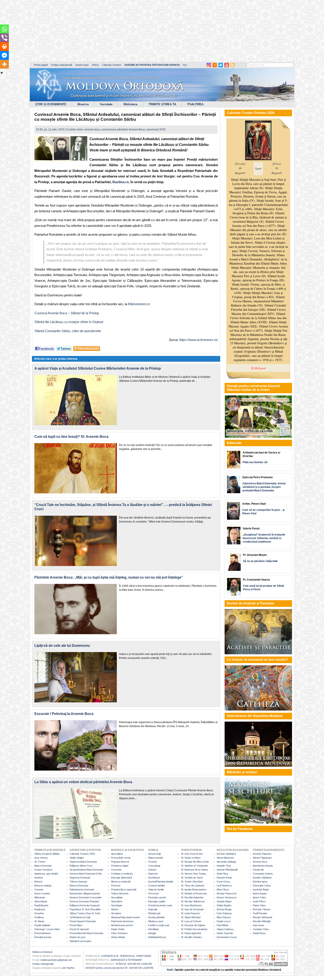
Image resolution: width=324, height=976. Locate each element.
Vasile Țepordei (225, 933)
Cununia (38, 889)
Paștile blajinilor (42, 925)
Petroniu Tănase (261, 909)
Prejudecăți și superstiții (123, 889)
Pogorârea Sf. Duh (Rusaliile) (85, 909)
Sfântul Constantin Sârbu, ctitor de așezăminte (67, 331)
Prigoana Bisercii (120, 861)
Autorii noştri (82, 65)
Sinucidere (116, 901)
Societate (106, 104)
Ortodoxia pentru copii (160, 905)
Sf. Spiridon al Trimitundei (194, 865)
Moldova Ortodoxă (42, 952)
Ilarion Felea (259, 897)
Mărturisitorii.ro (138, 304)
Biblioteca (130, 104)
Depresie (153, 873)
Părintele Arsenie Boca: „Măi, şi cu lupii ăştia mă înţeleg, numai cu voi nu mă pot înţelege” (108, 577)
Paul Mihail (222, 925)
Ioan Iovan (258, 925)
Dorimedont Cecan (227, 937)
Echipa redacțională (61, 65)
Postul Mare (76, 925)
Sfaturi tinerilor (155, 857)
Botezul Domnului (79, 885)
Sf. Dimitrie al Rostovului (194, 893)
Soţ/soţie (152, 909)
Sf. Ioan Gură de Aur (192, 853)
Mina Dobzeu (224, 917)
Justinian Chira (261, 929)
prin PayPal (68, 968)
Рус (185, 65)
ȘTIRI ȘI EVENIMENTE (50, 104)
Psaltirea (39, 917)
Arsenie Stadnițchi (226, 853)
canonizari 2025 (156, 129)
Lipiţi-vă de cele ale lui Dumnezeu (62, 645)
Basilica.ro (120, 182)
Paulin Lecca (223, 921)
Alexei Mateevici (225, 857)
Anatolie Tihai (224, 865)
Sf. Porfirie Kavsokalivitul (194, 929)
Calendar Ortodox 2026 (82, 853)
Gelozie (152, 869)
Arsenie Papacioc (262, 853)
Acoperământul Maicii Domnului (86, 869)
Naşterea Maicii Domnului (83, 861)
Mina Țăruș (223, 889)
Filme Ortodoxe (119, 933)
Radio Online (118, 929)
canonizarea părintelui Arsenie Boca (123, 129)
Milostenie (39, 897)
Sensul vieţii (154, 853)
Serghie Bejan (224, 901)
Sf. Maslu (39, 921)
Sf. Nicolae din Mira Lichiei (195, 861)
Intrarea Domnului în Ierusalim (86, 897)
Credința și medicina (122, 873)
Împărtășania (41, 905)
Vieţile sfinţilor (77, 857)
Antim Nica (222, 873)
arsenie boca (92, 129)
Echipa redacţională (42, 964)
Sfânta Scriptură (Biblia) (47, 853)
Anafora (38, 877)
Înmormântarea (42, 933)
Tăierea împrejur (78, 881)
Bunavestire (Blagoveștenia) (85, 893)
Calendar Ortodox (111, 65)
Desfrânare (154, 877)
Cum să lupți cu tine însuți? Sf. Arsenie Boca (71, 436)
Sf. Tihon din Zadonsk (192, 885)
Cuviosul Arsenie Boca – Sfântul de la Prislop (66, 313)
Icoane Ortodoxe (43, 869)
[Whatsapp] (4, 28)
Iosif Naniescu (224, 885)
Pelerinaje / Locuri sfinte (47, 929)
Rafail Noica (259, 933)
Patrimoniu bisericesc (122, 921)
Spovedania (40, 901)
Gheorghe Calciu (262, 885)
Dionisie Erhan (224, 877)
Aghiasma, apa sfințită (46, 873)
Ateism (114, 909)
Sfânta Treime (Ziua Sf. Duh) (85, 913)
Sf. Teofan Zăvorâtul (192, 881)
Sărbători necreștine (80, 941)
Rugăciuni (39, 909)
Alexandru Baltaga (226, 861)
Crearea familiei (156, 885)
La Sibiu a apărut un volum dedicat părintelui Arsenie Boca (83, 782)
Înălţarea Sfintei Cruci (81, 865)
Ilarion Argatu (260, 893)
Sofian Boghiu (224, 905)
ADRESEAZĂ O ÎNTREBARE (126, 960)
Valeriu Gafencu (225, 929)
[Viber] (4, 37)
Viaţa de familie (156, 889)
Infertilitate (153, 929)
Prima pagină (41, 65)
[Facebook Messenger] (4, 55)
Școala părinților (156, 917)
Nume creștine (42, 893)
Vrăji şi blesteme (119, 893)
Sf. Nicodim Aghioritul (192, 897)
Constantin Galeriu (263, 873)
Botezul (38, 881)
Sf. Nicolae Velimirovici (193, 901)
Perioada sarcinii (157, 897)
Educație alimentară (121, 877)
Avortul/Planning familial (160, 881)
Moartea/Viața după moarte (125, 917)
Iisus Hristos (41, 857)
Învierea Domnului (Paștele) (84, 901)
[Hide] (2, 73)
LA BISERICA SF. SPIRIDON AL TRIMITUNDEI (126, 956)
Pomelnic (39, 913)
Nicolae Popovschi (226, 893)
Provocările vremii (120, 857)
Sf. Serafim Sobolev (191, 937)
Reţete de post (77, 937)
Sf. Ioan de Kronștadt (192, 909)
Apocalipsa (117, 853)
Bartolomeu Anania (263, 865)
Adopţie (152, 933)
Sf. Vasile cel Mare (191, 857)
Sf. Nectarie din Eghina (193, 925)
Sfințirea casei (155, 921)
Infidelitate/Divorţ (157, 937)
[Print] (4, 46)
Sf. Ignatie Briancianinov (194, 889)
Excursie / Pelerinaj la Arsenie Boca (63, 714)
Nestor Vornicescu (226, 897)
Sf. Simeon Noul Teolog (193, 873)
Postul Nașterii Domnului (83, 921)
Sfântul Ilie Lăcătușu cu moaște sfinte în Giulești (68, 322)
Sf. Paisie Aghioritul (191, 933)
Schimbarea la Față (80, 917)
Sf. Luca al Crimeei (191, 921)
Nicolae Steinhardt (262, 917)
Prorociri (115, 885)
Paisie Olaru (259, 905)
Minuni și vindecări (121, 881)
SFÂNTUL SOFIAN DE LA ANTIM (134, 964)
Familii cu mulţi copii (158, 925)
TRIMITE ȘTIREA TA (162, 104)
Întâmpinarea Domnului (82, 889)
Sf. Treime (39, 861)
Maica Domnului (42, 865)
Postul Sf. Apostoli (79, 929)
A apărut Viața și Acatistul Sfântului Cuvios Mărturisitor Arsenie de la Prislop (97, 368)
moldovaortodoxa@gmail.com (56, 960)
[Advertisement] (134, 31)
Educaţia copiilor (157, 901)
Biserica (83, 104)
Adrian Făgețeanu (262, 857)
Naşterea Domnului (80, 877)
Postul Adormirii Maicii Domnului (86, 933)
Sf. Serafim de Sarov (192, 877)
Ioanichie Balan (261, 889)
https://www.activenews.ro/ (198, 340)
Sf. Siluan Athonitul (190, 917)
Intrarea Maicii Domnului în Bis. (86, 873)
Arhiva (95, 65)
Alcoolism (116, 913)
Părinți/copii (154, 913)
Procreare (153, 893)
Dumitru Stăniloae (262, 877)
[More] (4, 64)
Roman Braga (224, 909)
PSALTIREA (195, 104)
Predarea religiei (119, 865)
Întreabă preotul (42, 937)
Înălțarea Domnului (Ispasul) (85, 905)
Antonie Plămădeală (227, 869)
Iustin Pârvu (259, 901)
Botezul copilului (42, 885)
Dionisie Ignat (260, 881)
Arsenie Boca (260, 861)
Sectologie (116, 905)
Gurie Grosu (223, 881)
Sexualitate (117, 897)
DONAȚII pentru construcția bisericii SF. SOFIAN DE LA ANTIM (119, 968)
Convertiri (116, 869)
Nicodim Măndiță (261, 921)
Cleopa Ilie (258, 869)
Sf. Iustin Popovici (190, 913)
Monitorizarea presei (122, 925)
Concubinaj (154, 865)
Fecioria (152, 861)
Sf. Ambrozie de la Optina (194, 869)
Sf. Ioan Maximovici (191, 905)
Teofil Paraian (260, 913)
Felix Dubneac (224, 913)
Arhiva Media (118, 937)
